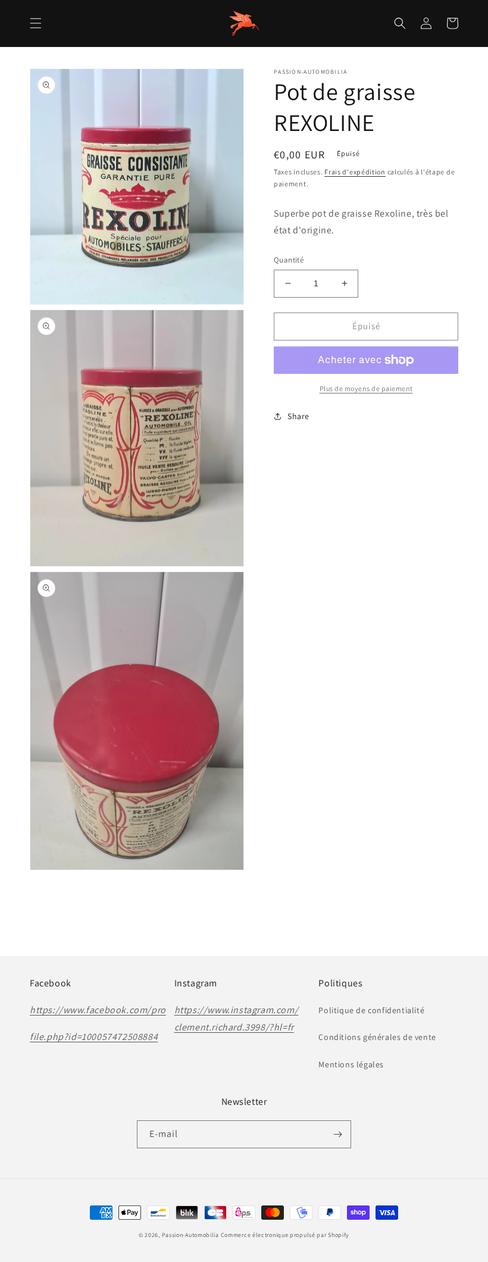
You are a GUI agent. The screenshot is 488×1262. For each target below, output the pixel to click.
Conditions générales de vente (377, 1037)
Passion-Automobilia (190, 1235)
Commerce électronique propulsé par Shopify (285, 1235)
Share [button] (298, 416)
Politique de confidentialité (371, 1010)
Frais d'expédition (355, 171)
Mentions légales (351, 1064)
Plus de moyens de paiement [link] (366, 388)
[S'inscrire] (337, 1134)
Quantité (289, 260)
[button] (36, 23)
